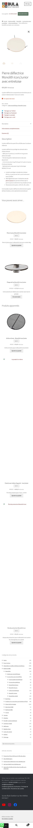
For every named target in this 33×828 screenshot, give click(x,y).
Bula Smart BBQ (9, 707)
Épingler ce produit (9, 115)
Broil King (7, 699)
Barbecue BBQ (11, 21)
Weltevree (6, 726)
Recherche (16, 825)
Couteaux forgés (8, 723)
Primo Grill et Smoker (10, 704)
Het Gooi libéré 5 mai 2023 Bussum (12, 764)
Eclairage (6, 737)
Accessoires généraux (14, 682)
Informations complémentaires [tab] (10, 128)
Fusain (7, 712)
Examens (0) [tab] (5, 133)
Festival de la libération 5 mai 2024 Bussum (14, 761)
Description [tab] (5, 124)
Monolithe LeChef (13, 696)
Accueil (5, 21)
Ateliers (5, 734)
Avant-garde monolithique (15, 679)
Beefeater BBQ (9, 710)
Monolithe (18, 21)
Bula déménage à (8, 759)
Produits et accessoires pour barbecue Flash (16, 701)
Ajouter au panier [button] (16, 245)
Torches (6, 715)
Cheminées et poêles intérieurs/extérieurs (14, 666)
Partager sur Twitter (10, 111)
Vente (5, 660)
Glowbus (6, 718)
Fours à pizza (7, 663)
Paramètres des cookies (17, 788)
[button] (28, 31)
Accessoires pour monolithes (14, 677)
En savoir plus (16, 297)
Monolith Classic (13, 688)
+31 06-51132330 (13, 14)
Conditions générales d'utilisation (11, 786)
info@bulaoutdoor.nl (7, 784)
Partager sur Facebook (10, 113)
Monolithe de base (13, 685)
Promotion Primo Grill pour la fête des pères (15, 756)
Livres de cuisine (8, 732)
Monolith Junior (22, 105)
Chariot (25, 824)
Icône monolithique (13, 23)
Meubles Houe (7, 729)
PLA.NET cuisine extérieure (10, 720)
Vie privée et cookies (7, 818)
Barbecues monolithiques (13, 674)
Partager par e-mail (9, 117)
